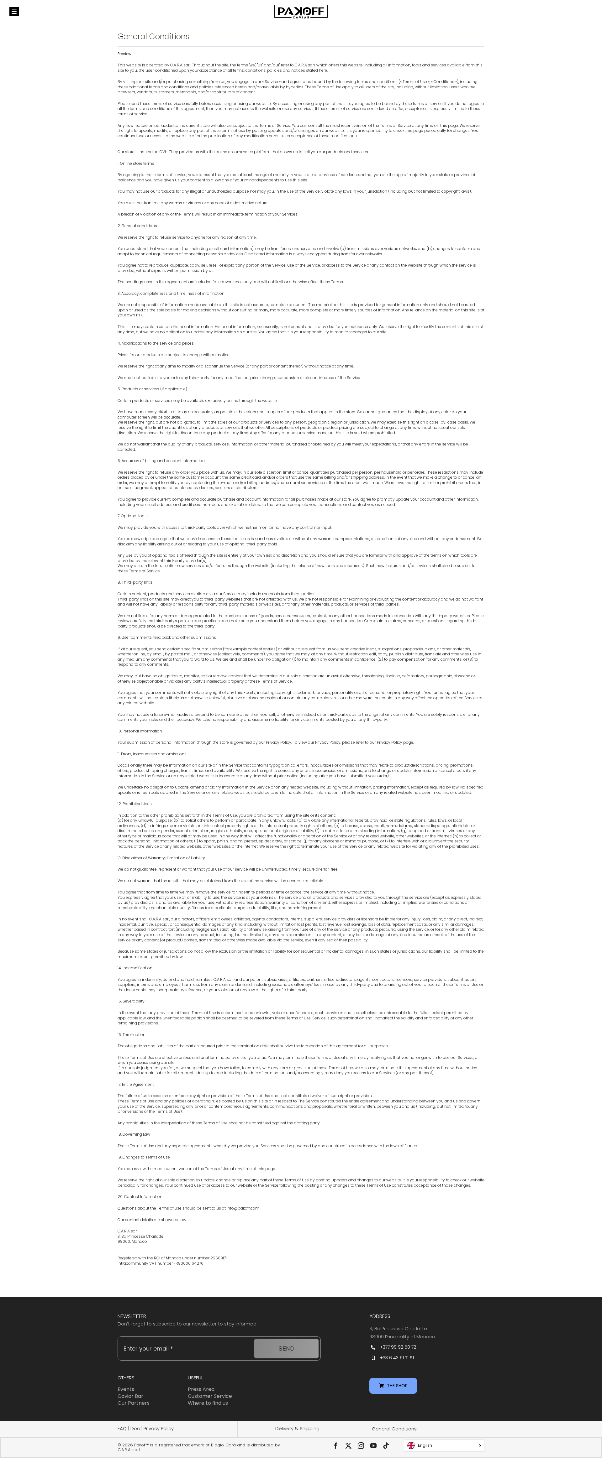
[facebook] (336, 1446)
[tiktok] (386, 1446)
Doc (135, 1428)
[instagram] (361, 1446)
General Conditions (394, 1428)
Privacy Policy (159, 1428)
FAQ (122, 1428)
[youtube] (373, 1446)
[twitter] (348, 1446)
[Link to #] (14, 11)
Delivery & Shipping (297, 1428)
